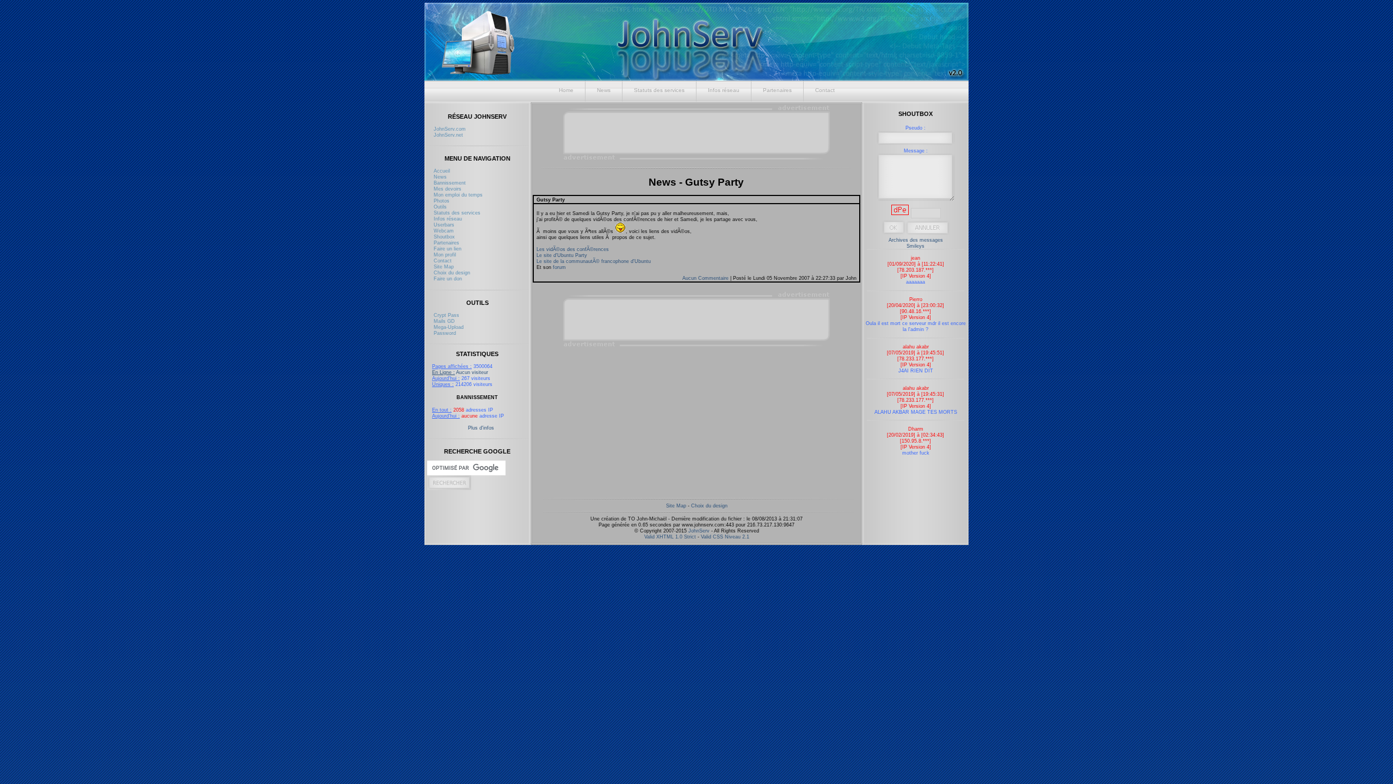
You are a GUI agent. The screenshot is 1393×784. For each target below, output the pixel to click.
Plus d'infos (481, 428)
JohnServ (699, 531)
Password (445, 333)
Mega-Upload (449, 327)
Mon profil (445, 255)
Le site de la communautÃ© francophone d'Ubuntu (594, 261)
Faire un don (448, 278)
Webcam (444, 231)
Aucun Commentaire (706, 278)
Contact (825, 90)
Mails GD (444, 321)
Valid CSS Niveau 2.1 (725, 537)
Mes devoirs (447, 189)
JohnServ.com (450, 129)
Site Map (444, 267)
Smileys (915, 246)
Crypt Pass (446, 315)
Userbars (444, 225)
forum (559, 267)
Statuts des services (659, 90)
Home (566, 90)
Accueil (442, 171)
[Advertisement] (697, 132)
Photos (441, 201)
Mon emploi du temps (458, 195)
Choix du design (452, 272)
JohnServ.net (448, 135)
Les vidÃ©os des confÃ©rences (573, 249)
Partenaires (777, 90)
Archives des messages (916, 240)
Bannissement (450, 183)
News (604, 90)
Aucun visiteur (460, 372)
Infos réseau (723, 90)
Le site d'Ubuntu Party (562, 255)
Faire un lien (447, 249)
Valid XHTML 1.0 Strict (670, 537)
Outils (440, 207)
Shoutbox (444, 237)
